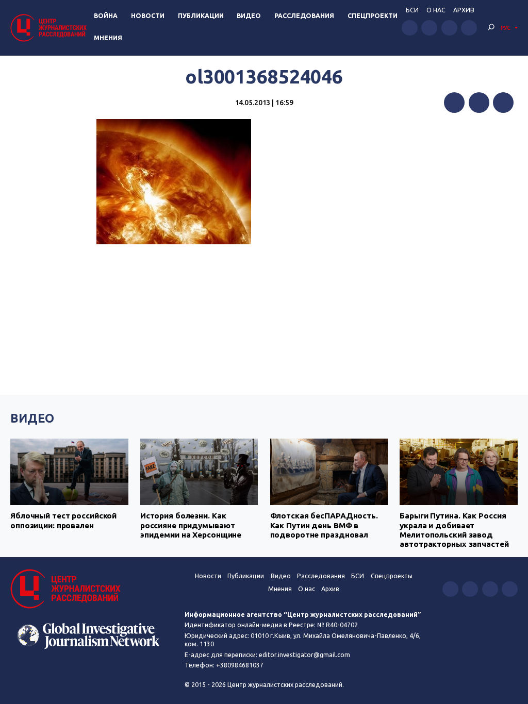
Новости (147, 15)
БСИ (412, 10)
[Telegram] (503, 102)
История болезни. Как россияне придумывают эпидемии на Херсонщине (190, 525)
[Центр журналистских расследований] (50, 27)
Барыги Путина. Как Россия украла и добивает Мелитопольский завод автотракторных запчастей (454, 529)
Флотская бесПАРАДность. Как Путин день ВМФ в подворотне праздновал (324, 525)
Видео (249, 15)
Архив (463, 10)
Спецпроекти (373, 15)
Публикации (201, 15)
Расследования (304, 15)
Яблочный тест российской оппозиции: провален (63, 520)
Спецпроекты (391, 576)
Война (106, 15)
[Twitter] (479, 102)
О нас (436, 10)
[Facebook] (454, 102)
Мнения (108, 38)
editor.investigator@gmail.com (304, 654)
